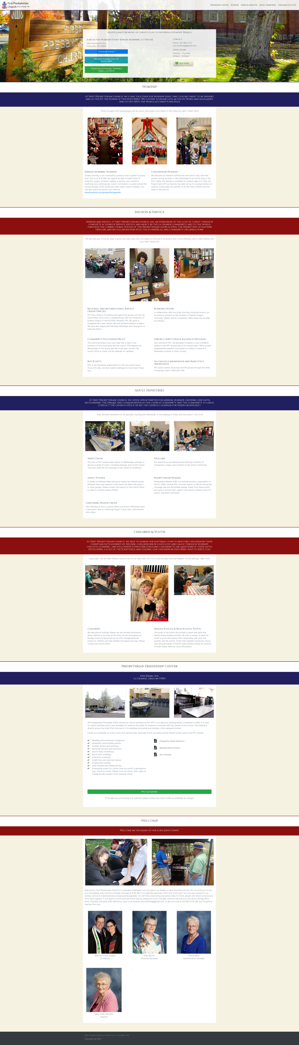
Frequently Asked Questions (172, 741)
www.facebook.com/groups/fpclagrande (103, 192)
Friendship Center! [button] (106, 51)
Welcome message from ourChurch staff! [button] (106, 60)
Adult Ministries (267, 5)
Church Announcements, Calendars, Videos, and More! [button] (106, 69)
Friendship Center (219, 5)
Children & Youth (287, 5)
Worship (235, 5)
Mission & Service (249, 5)
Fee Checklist (165, 754)
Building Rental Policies (170, 748)
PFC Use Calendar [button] (149, 792)
